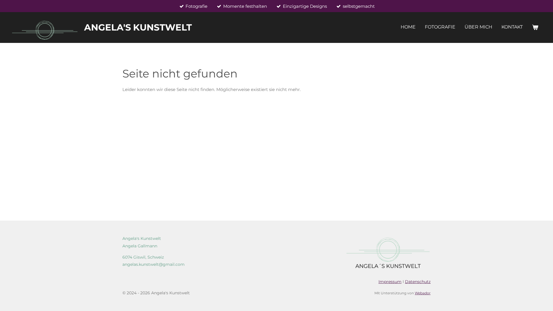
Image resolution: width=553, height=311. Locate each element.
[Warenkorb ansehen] (535, 27)
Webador (423, 293)
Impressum (390, 281)
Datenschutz (418, 281)
